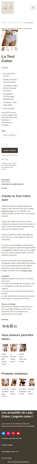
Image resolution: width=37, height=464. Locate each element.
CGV (20, 314)
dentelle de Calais (7, 211)
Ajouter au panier (9, 150)
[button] (14, 33)
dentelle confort (27, 270)
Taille (3, 131)
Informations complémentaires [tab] (12, 184)
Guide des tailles (8, 108)
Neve (9, 462)
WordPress (25, 462)
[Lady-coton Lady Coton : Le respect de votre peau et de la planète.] (8, 7)
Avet (20, 22)
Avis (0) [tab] (4, 188)
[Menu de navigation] (33, 7)
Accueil (4, 22)
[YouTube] (18, 433)
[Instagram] (8, 433)
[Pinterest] (13, 433)
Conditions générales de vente (12, 438)
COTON (20, 206)
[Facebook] (3, 433)
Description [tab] (6, 180)
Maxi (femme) (12, 165)
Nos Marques (12, 22)
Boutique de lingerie (14, 28)
